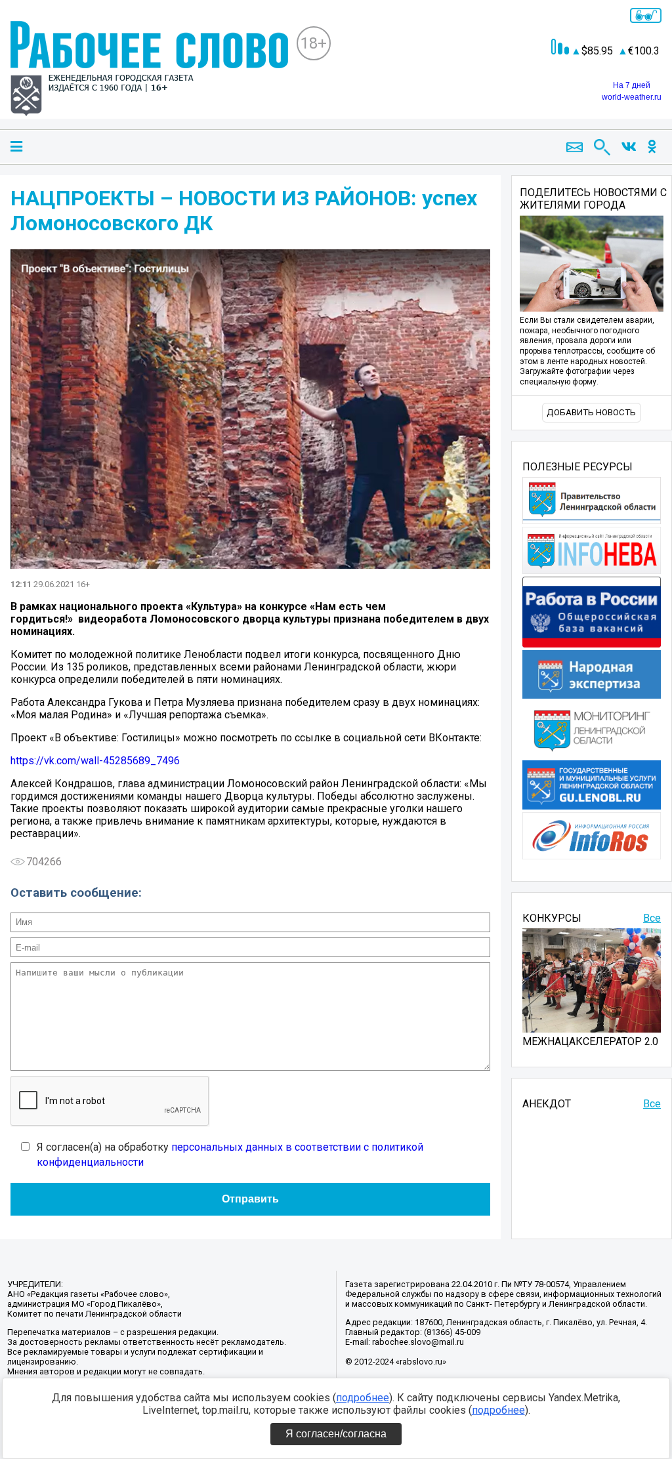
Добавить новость (591, 412)
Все (652, 918)
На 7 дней (631, 85)
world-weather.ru (632, 97)
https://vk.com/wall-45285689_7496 (95, 760)
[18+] (149, 70)
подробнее (362, 1397)
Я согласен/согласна (336, 1433)
